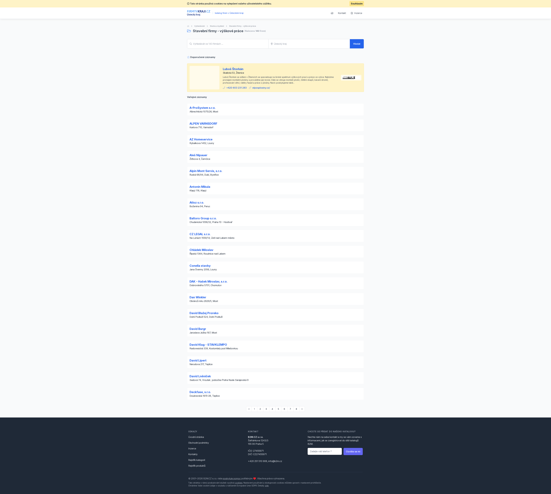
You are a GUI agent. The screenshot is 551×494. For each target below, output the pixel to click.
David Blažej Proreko (204, 313)
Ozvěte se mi (353, 451)
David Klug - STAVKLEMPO (208, 344)
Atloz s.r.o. (197, 202)
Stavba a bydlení (217, 26)
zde (267, 485)
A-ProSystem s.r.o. (203, 108)
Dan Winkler (198, 297)
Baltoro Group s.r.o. (203, 218)
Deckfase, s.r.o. (200, 392)
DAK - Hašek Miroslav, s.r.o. (208, 281)
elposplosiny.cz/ (261, 87)
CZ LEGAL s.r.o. (200, 234)
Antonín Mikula (200, 186)
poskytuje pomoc (232, 478)
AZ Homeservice (201, 139)
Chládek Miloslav (201, 250)
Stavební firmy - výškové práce (242, 26)
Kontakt (342, 13)
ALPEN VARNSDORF (203, 123)
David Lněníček (200, 376)
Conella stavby (200, 265)
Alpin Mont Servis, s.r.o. (206, 171)
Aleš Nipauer (198, 155)
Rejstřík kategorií (196, 460)
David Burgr (198, 329)
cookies (238, 483)
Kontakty (193, 454)
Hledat (356, 43)
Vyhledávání (199, 26)
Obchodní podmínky (198, 442)
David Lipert (198, 360)
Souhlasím (357, 3)
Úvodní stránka (196, 437)
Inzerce (358, 13)
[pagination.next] (302, 409)
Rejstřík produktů (196, 465)
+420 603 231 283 (236, 87)
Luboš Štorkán (233, 69)
